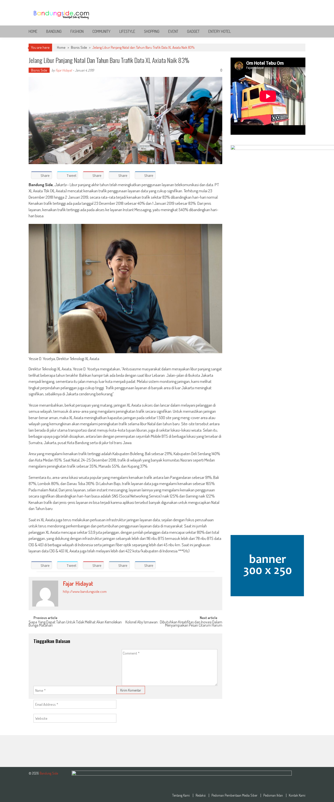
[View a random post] (298, 31)
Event (173, 31)
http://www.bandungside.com (85, 591)
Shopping (151, 31)
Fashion (77, 31)
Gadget (193, 31)
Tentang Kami (181, 795)
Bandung (54, 31)
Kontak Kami (297, 795)
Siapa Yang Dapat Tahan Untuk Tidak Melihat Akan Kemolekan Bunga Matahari (75, 624)
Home (33, 31)
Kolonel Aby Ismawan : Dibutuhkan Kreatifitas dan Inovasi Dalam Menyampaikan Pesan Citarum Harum (173, 624)
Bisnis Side (79, 47)
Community (101, 31)
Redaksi (201, 795)
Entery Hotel (219, 31)
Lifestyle (127, 31)
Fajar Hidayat (64, 70)
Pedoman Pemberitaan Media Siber (234, 795)
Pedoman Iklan (273, 795)
